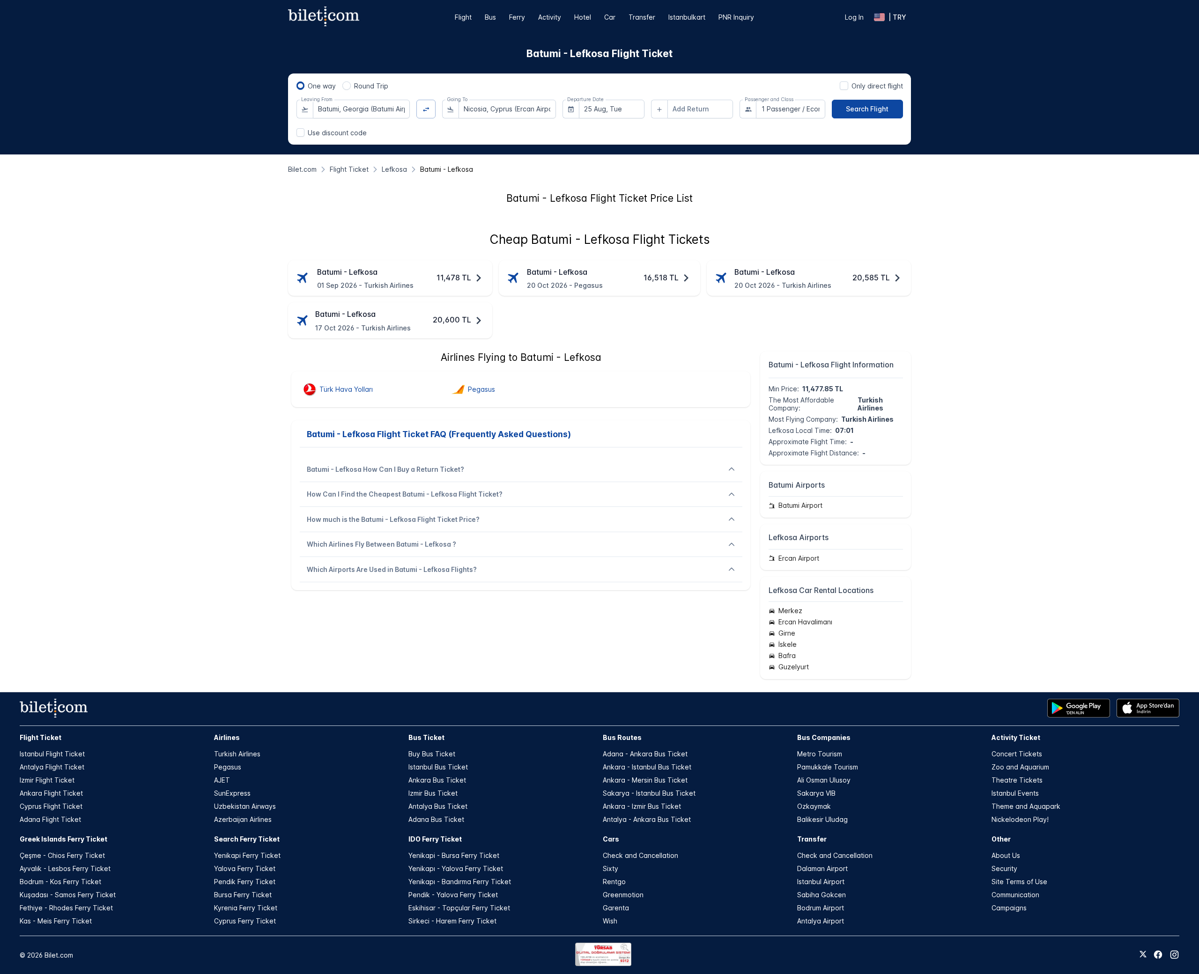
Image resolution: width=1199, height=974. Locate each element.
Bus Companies (824, 737)
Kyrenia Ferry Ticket (245, 908)
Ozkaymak (814, 806)
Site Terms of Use (1019, 882)
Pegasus (227, 767)
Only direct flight (877, 86)
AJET (222, 780)
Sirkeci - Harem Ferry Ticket (452, 921)
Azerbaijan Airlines (243, 819)
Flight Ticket (40, 737)
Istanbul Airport (820, 882)
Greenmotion (623, 895)
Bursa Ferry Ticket (243, 895)
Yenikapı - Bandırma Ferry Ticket (459, 882)
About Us (1006, 855)
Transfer (642, 17)
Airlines (227, 737)
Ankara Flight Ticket (51, 793)
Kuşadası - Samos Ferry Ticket (68, 895)
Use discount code (337, 133)
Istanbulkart (686, 17)
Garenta (616, 908)
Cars (611, 839)
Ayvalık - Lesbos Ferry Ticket (65, 868)
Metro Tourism (819, 754)
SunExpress (232, 793)
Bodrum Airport (820, 908)
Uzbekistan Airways (245, 806)
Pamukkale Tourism (827, 767)
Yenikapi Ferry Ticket (247, 855)
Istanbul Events (1015, 793)
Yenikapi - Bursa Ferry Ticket (453, 855)
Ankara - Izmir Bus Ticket (642, 806)
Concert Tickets (1017, 754)
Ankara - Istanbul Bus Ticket (647, 767)
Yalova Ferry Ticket (244, 868)
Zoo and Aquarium (1020, 767)
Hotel (582, 17)
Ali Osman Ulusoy (824, 780)
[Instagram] (1174, 954)
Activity (549, 17)
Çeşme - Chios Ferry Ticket (62, 855)
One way (322, 86)
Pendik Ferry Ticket (244, 882)
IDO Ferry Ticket (435, 839)
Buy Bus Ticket (431, 754)
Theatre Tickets (1017, 780)
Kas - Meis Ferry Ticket (56, 921)
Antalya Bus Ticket (437, 806)
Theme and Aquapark (1026, 806)
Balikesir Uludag (822, 819)
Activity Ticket (1016, 737)
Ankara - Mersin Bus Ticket (645, 780)
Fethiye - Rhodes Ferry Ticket (66, 908)
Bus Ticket (426, 737)
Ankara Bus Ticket (437, 780)
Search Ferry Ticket (247, 839)
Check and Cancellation (640, 855)
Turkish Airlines (237, 754)
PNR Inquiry (736, 17)
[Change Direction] (426, 109)
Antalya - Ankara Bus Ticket (647, 819)
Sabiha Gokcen (821, 895)
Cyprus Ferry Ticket (245, 921)
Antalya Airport (820, 921)
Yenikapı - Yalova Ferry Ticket (455, 868)
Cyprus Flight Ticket (51, 806)
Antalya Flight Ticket (52, 767)
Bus (490, 17)
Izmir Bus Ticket (433, 793)
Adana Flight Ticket (50, 819)
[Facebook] (1158, 954)
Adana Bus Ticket (436, 819)
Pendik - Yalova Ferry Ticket (453, 895)
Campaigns (1009, 908)
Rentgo (614, 882)
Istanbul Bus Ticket (438, 767)
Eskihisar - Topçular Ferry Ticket (459, 908)
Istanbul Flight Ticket (52, 754)
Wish (610, 921)
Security (1004, 868)
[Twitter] (1143, 955)
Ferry (517, 17)
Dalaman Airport (822, 868)
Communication (1015, 895)
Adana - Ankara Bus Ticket (645, 754)
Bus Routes (622, 737)
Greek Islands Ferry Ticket (63, 839)
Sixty (610, 868)
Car (609, 17)
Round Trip (371, 86)
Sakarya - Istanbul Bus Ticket (649, 793)
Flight (463, 17)
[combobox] (361, 109)
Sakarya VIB (816, 793)
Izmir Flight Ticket (47, 780)
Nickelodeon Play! (1020, 819)
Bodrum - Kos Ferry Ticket (60, 882)
